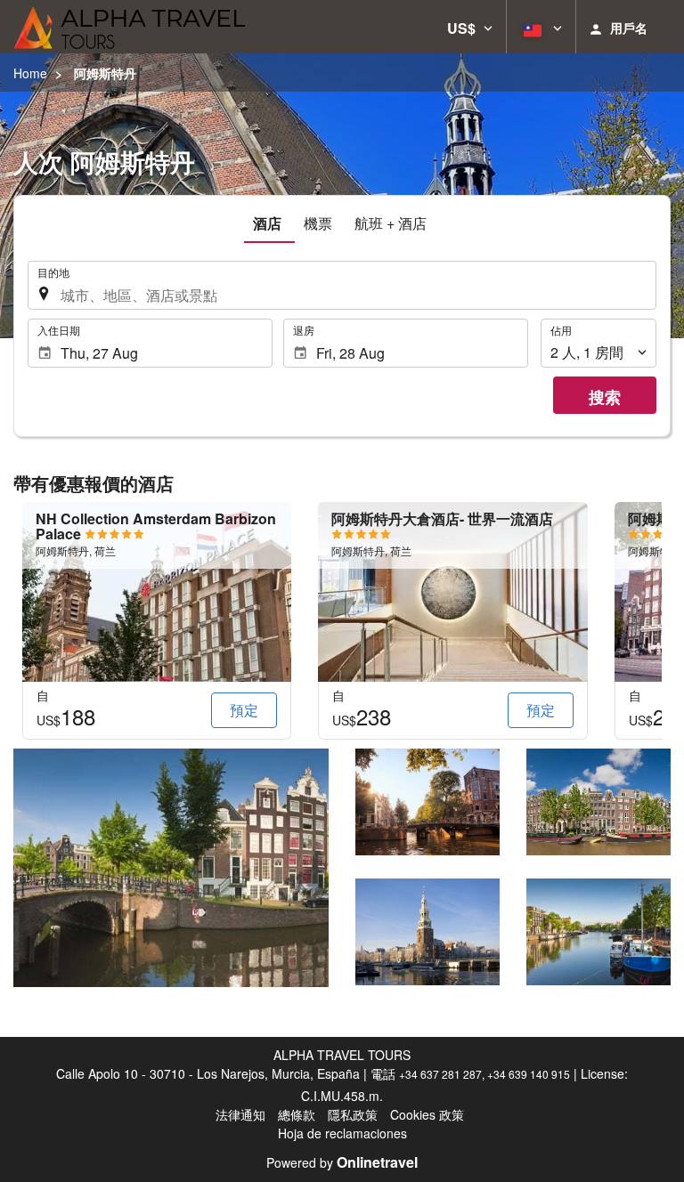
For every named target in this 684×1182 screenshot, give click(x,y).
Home (30, 73)
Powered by (342, 1162)
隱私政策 (353, 1114)
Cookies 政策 (427, 1114)
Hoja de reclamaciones (342, 1133)
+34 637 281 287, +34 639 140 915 (484, 1073)
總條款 (296, 1114)
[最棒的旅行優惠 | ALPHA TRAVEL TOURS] (129, 26)
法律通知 (240, 1114)
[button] (470, 26)
